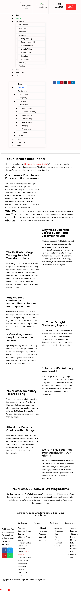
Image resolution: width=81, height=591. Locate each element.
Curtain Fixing (26, 49)
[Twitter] (58, 82)
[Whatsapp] (10, 555)
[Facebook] (54, 82)
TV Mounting (25, 59)
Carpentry (23, 28)
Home (18, 15)
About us (19, 18)
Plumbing (22, 63)
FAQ (17, 75)
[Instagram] (65, 82)
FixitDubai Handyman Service (35, 164)
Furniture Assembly (28, 42)
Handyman (23, 35)
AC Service (23, 25)
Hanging (24, 56)
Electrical (22, 32)
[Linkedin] (73, 82)
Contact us (20, 72)
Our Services (20, 21)
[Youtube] (69, 82)
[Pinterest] (61, 82)
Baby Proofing (26, 39)
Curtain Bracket (27, 46)
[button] (27, 80)
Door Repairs (26, 53)
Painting (22, 66)
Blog (17, 69)
